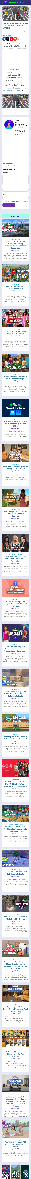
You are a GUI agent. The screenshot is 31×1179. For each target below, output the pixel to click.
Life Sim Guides (15, 509)
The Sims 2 (16, 734)
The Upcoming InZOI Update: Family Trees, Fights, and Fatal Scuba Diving (15, 1009)
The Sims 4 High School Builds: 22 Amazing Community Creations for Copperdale (15, 244)
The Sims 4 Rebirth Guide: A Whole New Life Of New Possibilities (15, 919)
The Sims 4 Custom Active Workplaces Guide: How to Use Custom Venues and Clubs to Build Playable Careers (15, 1101)
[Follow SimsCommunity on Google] (18, 39)
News (4, 35)
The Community (15, 1140)
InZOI (15, 1005)
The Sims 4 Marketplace (15, 554)
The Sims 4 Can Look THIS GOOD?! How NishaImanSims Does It (15, 1144)
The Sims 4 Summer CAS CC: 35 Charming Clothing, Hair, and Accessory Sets (15, 829)
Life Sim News (15, 284)
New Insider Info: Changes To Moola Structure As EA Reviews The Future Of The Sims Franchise (15, 965)
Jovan (26, 31)
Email (4, 194)
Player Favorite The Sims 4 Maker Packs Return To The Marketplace (16, 558)
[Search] (20, 2)
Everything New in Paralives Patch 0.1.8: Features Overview (15, 513)
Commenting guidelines (9, 166)
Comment (5, 172)
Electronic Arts (15, 779)
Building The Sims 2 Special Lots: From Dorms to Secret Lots (15, 738)
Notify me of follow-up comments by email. (16, 201)
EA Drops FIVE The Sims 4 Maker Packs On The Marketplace (15, 1054)
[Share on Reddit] (15, 39)
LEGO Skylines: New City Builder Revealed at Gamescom (15, 288)
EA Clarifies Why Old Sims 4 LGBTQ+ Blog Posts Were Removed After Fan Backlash (15, 784)
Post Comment (9, 205)
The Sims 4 (9, 35)
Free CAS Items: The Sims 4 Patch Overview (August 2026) (15, 378)
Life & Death (15, 914)
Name (4, 186)
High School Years (15, 239)
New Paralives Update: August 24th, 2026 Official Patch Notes (15, 603)
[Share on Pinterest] (11, 39)
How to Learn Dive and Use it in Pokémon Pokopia (15, 873)
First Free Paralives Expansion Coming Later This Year (15, 467)
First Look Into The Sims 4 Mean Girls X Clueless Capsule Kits (15, 333)
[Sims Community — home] (9, 2)
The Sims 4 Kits (15, 329)
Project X (15, 960)
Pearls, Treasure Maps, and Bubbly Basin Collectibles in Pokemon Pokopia (15, 693)
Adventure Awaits (15, 1095)
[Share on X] (7, 39)
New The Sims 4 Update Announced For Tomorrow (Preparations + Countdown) (15, 648)
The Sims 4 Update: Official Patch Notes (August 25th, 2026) (15, 423)
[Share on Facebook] (4, 39)
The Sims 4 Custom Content (15, 824)
